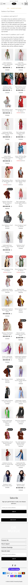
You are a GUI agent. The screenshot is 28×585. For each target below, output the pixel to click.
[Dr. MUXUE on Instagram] (15, 565)
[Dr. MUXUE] (14, 3)
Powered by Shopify (18, 581)
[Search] (22, 3)
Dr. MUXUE (11, 581)
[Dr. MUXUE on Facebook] (12, 565)
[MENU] (0, 3)
